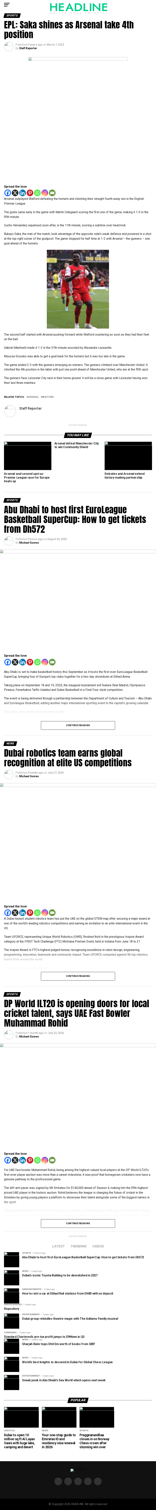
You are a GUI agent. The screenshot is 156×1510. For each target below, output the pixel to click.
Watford (48, 397)
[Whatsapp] (37, 193)
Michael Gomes (29, 542)
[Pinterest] (30, 193)
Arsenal (33, 397)
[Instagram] (44, 193)
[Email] (52, 193)
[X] (15, 193)
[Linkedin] (22, 193)
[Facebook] (7, 193)
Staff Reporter (28, 48)
